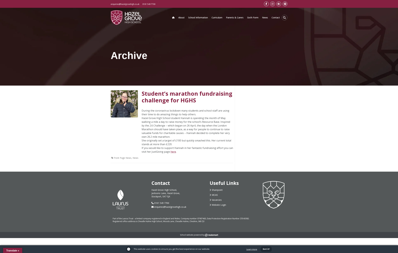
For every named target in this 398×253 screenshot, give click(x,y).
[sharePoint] (278, 4)
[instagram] (272, 4)
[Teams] (285, 4)
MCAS (215, 194)
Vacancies (217, 199)
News (135, 157)
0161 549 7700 (148, 4)
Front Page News (122, 157)
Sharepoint (217, 189)
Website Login (219, 204)
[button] (284, 17)
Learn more (251, 249)
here (173, 151)
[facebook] (266, 4)
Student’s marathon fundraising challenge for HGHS (187, 97)
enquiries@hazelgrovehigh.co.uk (125, 4)
